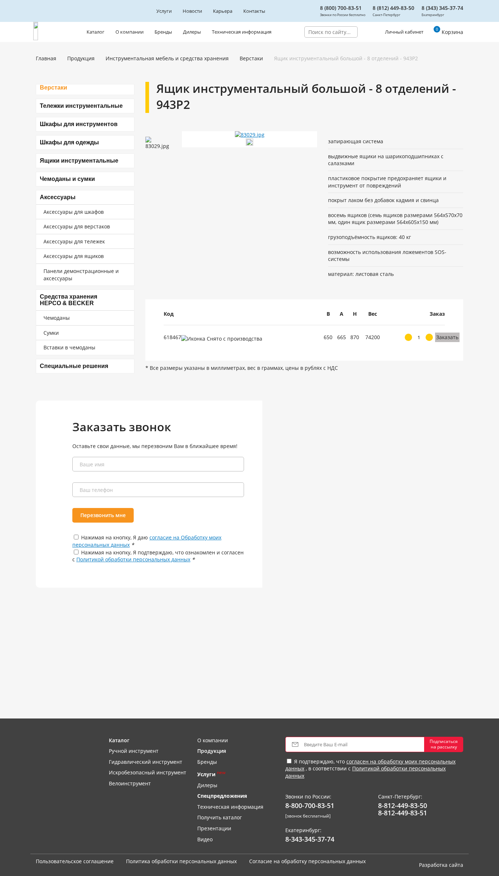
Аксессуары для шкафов (73, 211)
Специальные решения (74, 366)
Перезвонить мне (103, 515)
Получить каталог (219, 817)
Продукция (81, 58)
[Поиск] (363, 31)
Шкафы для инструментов (79, 124)
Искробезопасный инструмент (147, 772)
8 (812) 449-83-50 (393, 7)
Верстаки (251, 58)
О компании (129, 32)
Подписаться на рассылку (444, 744)
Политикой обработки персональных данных (133, 559)
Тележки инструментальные (81, 106)
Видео (205, 839)
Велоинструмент (130, 783)
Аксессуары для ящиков (73, 256)
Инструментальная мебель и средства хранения (167, 58)
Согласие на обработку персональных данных (307, 861)
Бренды (163, 32)
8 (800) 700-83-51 (341, 7)
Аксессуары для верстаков (76, 226)
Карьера (222, 11)
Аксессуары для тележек (74, 241)
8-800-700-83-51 (309, 805)
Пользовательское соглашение (75, 861)
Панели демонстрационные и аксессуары (81, 275)
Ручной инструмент (134, 750)
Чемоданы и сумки (67, 179)
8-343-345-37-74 (309, 839)
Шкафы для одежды (69, 142)
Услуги (164, 11)
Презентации (214, 828)
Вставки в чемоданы (69, 347)
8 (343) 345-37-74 (442, 7)
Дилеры (192, 32)
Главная (46, 58)
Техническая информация (241, 32)
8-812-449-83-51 (402, 813)
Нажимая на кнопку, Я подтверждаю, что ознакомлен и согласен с (158, 556)
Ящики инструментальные (79, 161)
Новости (192, 11)
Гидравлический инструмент (145, 761)
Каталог (95, 32)
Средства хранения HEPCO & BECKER (68, 299)
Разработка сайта (441, 864)
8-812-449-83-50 (402, 805)
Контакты (254, 11)
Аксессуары (58, 197)
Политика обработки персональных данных (181, 861)
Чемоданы (56, 317)
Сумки (51, 332)
